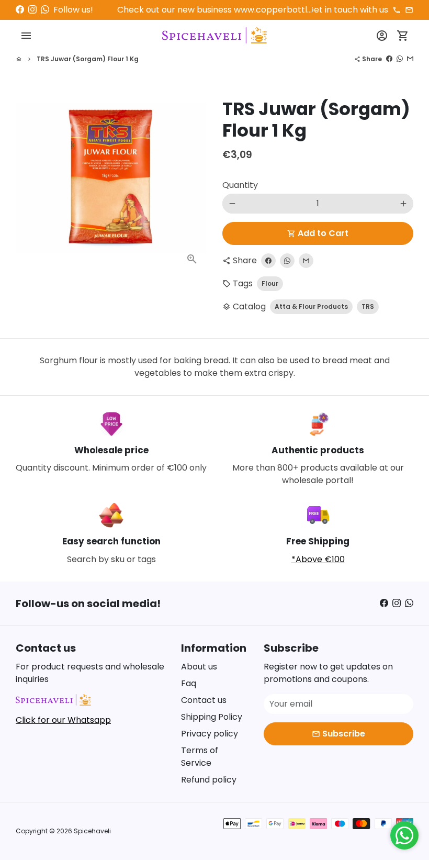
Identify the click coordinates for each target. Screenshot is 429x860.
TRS (368, 306)
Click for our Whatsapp (63, 720)
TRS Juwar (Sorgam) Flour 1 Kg (88, 58)
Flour (270, 283)
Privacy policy (209, 734)
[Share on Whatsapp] (400, 58)
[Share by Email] (410, 58)
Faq (188, 683)
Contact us (204, 700)
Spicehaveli (92, 831)
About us (199, 667)
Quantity (240, 185)
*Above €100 (318, 559)
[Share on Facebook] (389, 58)
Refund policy (208, 780)
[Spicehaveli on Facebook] (20, 10)
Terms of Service (199, 756)
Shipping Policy (211, 717)
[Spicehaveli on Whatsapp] (45, 10)
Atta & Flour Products (311, 306)
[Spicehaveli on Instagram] (32, 10)
